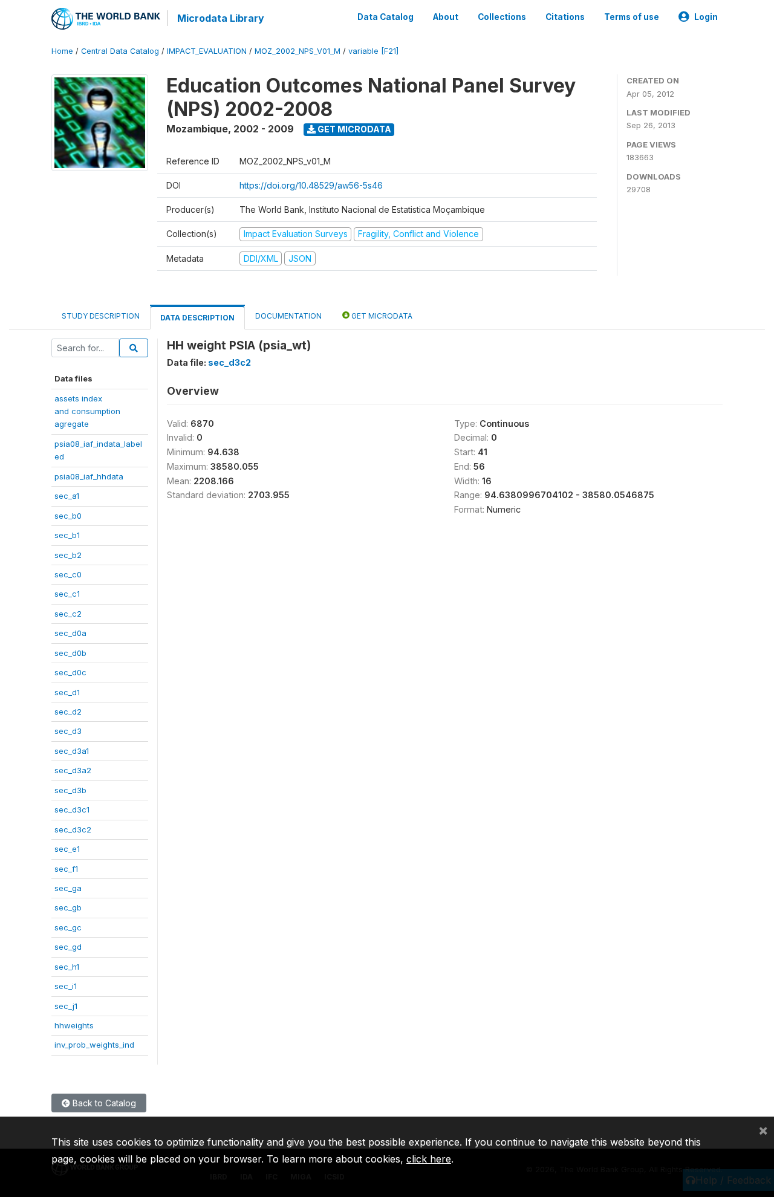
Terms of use (631, 17)
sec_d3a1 (71, 751)
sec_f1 (66, 869)
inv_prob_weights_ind (94, 1044)
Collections (502, 17)
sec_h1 (66, 967)
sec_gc (68, 927)
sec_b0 (68, 516)
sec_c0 (68, 574)
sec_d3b (70, 790)
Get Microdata (353, 129)
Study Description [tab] (101, 315)
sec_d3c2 (72, 829)
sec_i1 (65, 986)
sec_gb (68, 907)
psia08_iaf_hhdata (88, 476)
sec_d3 (68, 731)
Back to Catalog (103, 1103)
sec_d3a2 (72, 770)
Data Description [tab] (197, 317)
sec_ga (68, 888)
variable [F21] (373, 51)
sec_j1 (65, 1006)
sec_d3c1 (71, 809)
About (445, 17)
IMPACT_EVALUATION (207, 51)
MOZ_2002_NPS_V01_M (297, 51)
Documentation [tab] (288, 315)
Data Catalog (385, 17)
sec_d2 (68, 711)
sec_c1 (67, 593)
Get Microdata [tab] (381, 315)
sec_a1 (66, 496)
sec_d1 (67, 692)
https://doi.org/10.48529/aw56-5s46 (311, 185)
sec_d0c (70, 672)
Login (706, 17)
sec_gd (68, 947)
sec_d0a (70, 633)
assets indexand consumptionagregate (87, 411)
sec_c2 (68, 613)
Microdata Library (220, 18)
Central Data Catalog (120, 51)
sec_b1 (67, 535)
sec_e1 (67, 849)
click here (428, 1159)
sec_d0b (70, 653)
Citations (565, 17)
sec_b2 (68, 555)
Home (62, 51)
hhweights (74, 1025)
